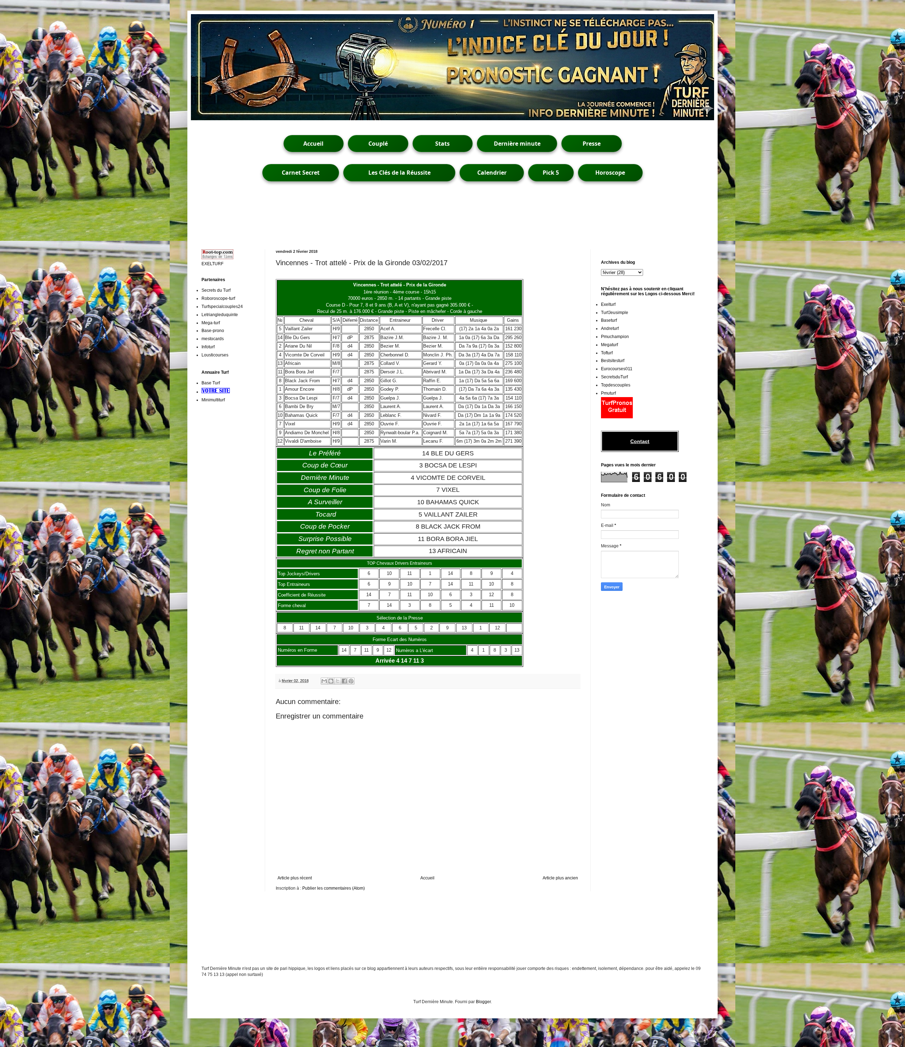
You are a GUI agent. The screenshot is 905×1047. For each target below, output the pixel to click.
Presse (592, 143)
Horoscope (610, 172)
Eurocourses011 (616, 368)
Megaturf (609, 344)
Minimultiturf (213, 399)
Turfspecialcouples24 (222, 306)
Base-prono (213, 330)
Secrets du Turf (216, 290)
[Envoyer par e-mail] (324, 681)
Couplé (378, 143)
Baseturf (609, 320)
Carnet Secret (301, 172)
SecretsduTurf (614, 376)
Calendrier (492, 172)
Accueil (313, 143)
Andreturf (610, 328)
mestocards (213, 338)
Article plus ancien (560, 878)
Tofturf (607, 352)
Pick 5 (551, 172)
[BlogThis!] (330, 681)
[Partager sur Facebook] (344, 681)
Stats (442, 143)
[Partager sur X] (337, 681)
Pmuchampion (615, 336)
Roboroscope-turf (218, 298)
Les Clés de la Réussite (399, 172)
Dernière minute (517, 143)
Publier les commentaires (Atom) (333, 888)
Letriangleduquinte (220, 314)
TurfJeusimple (614, 312)
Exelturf (608, 304)
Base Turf (211, 382)
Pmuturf (608, 393)
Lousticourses (215, 355)
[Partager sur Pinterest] (351, 681)
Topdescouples (615, 385)
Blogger (483, 1001)
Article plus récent (295, 878)
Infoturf (208, 346)
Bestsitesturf (612, 360)
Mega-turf (211, 322)
